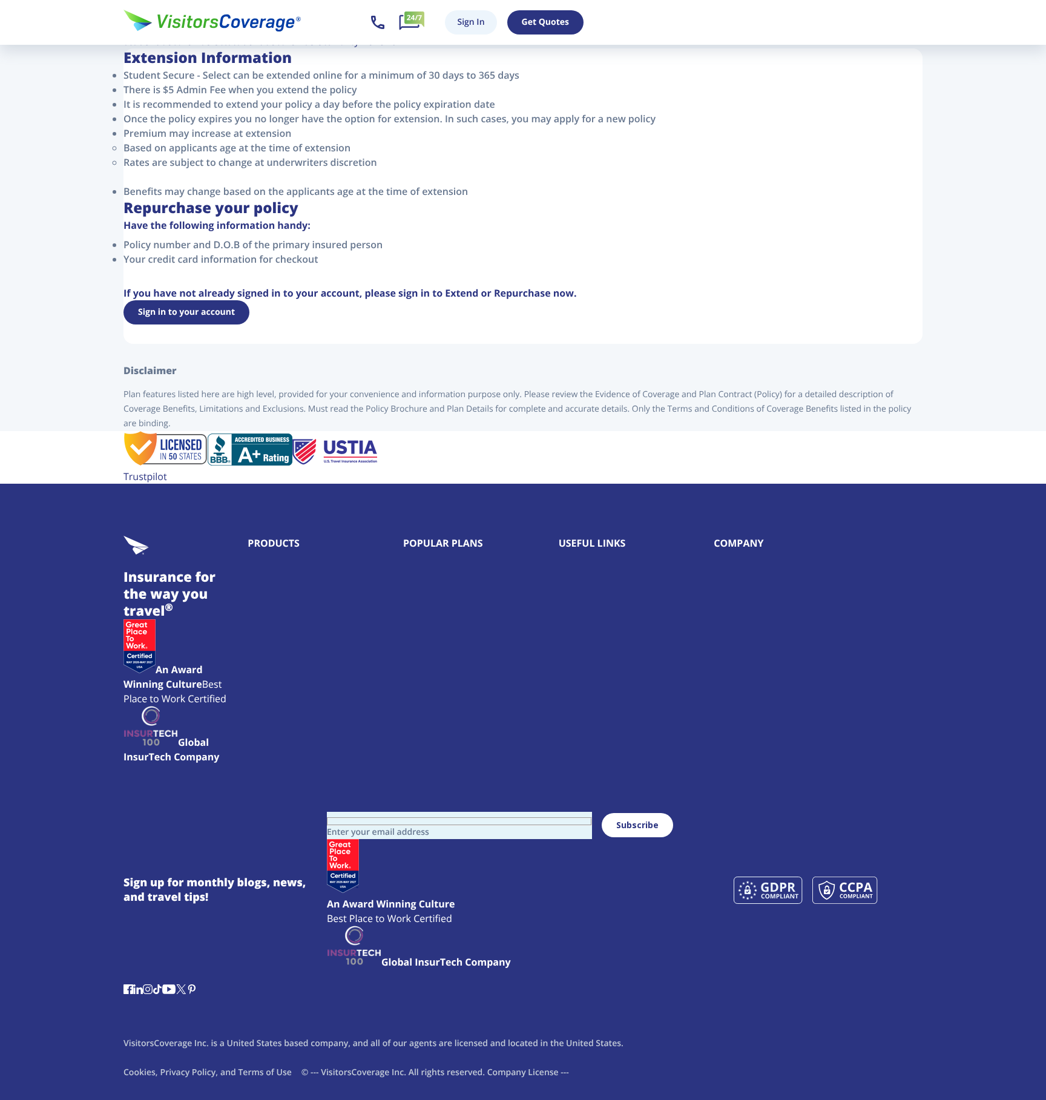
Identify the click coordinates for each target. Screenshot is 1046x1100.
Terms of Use (264, 1072)
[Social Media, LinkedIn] (138, 990)
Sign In (470, 22)
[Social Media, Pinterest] (191, 990)
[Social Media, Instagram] (148, 990)
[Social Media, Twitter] (181, 990)
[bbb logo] (250, 462)
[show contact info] (377, 22)
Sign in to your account (186, 312)
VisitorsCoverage (355, 1072)
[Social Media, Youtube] (169, 990)
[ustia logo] (334, 462)
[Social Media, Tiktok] (157, 990)
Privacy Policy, (189, 1072)
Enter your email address (378, 832)
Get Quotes (545, 22)
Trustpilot (145, 476)
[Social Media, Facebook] (128, 990)
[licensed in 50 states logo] (165, 462)
